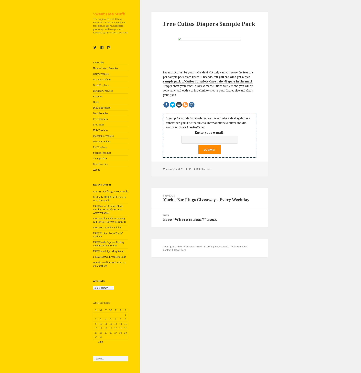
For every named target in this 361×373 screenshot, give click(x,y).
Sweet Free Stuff (197, 246)
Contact (167, 249)
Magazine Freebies (103, 135)
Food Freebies (100, 113)
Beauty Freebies (102, 79)
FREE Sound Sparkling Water (109, 251)
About (96, 169)
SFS (189, 169)
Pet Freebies (100, 147)
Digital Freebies (101, 107)
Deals (96, 102)
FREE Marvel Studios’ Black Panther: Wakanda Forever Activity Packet (108, 209)
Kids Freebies (100, 130)
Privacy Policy (239, 246)
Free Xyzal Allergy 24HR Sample (110, 191)
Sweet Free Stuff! (109, 13)
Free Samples (100, 119)
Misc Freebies (100, 164)
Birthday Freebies (103, 90)
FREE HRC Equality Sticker (107, 227)
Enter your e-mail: (209, 132)
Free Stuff (98, 124)
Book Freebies (101, 85)
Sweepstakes (100, 158)
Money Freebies (101, 141)
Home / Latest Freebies (105, 68)
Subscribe (98, 62)
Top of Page (180, 249)
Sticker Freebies (102, 152)
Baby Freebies (101, 73)
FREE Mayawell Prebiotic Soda (109, 256)
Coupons (97, 96)
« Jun (100, 341)
